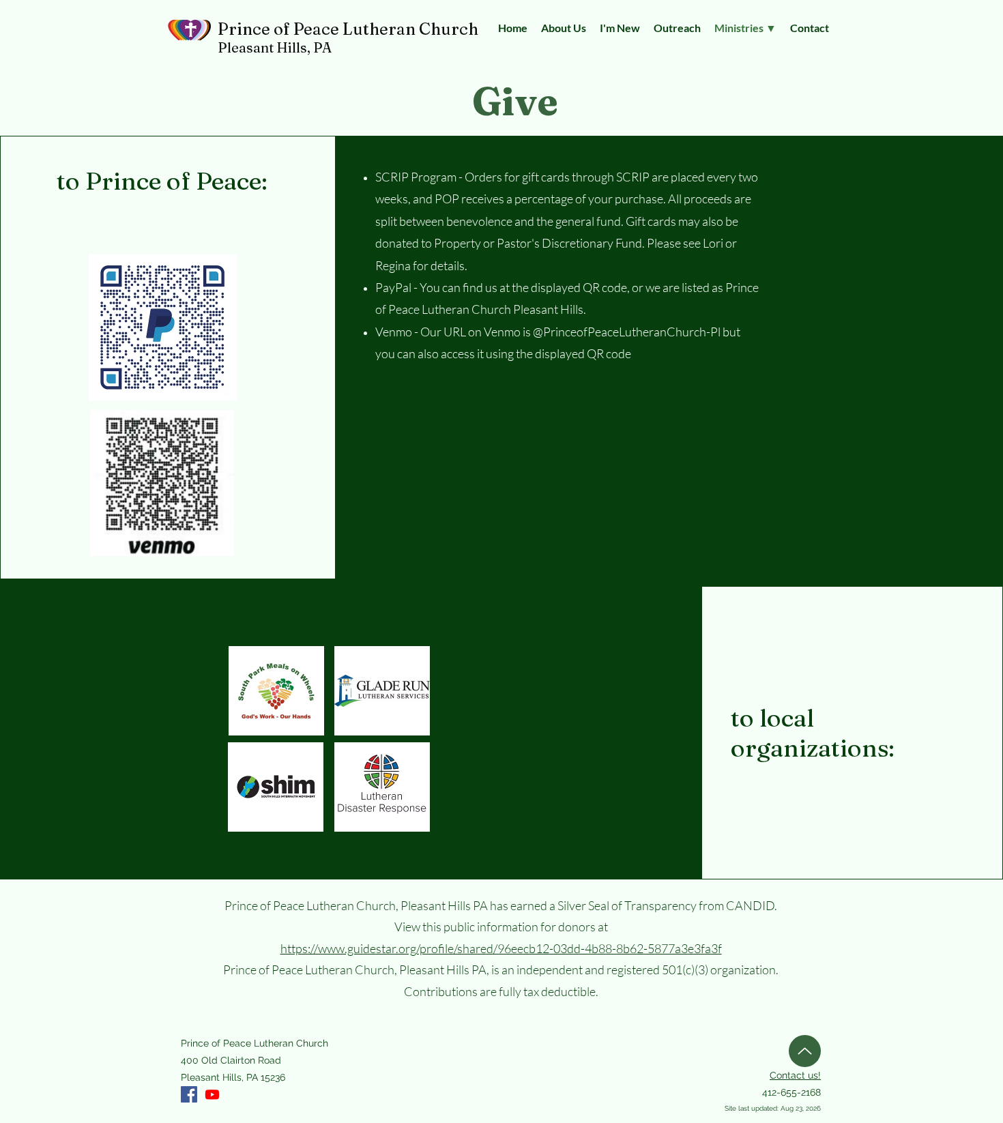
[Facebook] (189, 1094)
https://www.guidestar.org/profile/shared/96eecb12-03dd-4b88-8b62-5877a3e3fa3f (501, 948)
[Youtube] (212, 1094)
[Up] (805, 1051)
